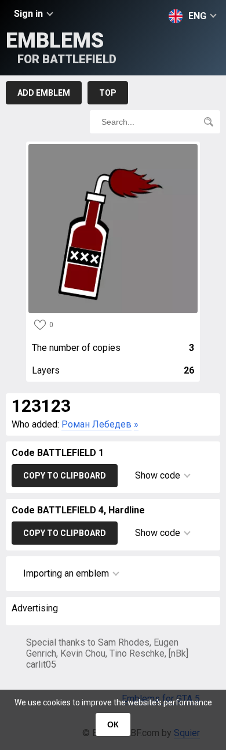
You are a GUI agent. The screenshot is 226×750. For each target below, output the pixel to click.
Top (107, 92)
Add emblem (43, 92)
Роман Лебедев (96, 424)
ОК (113, 724)
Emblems (61, 47)
